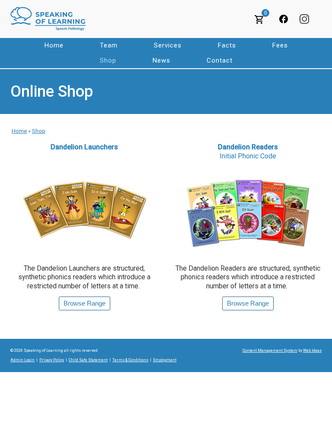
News (161, 60)
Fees (280, 45)
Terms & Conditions (130, 360)
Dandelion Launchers (84, 147)
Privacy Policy (51, 360)
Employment (164, 360)
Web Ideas (312, 350)
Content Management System (270, 350)
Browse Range (84, 303)
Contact (220, 60)
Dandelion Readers (248, 151)
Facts (227, 45)
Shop (108, 60)
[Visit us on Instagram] (304, 19)
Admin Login (22, 360)
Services (168, 45)
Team (109, 45)
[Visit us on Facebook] (283, 19)
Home (54, 45)
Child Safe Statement (88, 360)
